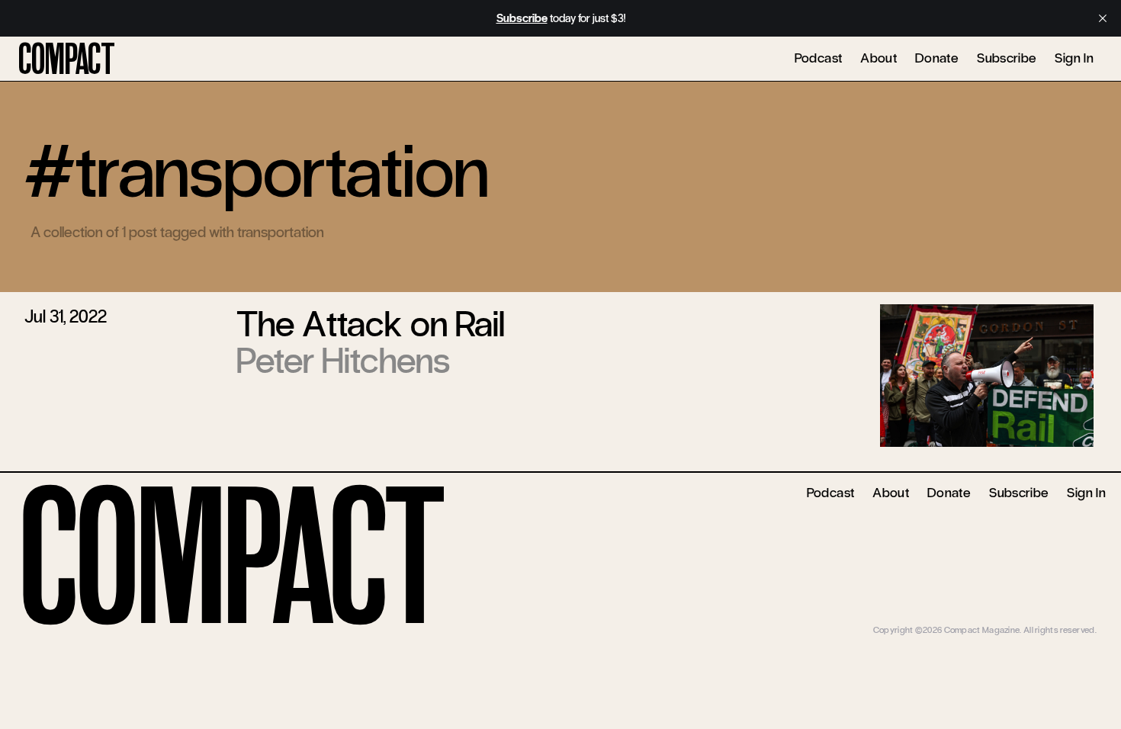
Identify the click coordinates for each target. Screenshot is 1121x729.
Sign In (1074, 58)
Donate (937, 58)
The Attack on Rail (370, 324)
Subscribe (1006, 58)
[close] (1102, 18)
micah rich (1077, 618)
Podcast (819, 58)
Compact (66, 60)
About (878, 58)
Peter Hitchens (343, 361)
